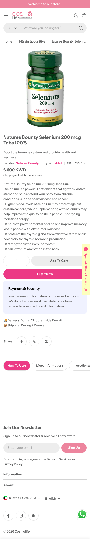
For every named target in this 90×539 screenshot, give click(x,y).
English (50, 498)
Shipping (9, 175)
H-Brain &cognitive (32, 41)
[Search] (80, 27)
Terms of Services (59, 459)
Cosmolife (22, 531)
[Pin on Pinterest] (47, 341)
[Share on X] (34, 341)
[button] (86, 269)
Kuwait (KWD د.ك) (22, 498)
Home (7, 41)
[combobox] (45, 28)
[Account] (75, 15)
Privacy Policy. (13, 464)
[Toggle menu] (5, 15)
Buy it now (45, 274)
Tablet (57, 163)
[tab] (16, 366)
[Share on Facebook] (22, 341)
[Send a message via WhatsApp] (82, 514)
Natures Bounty (27, 163)
